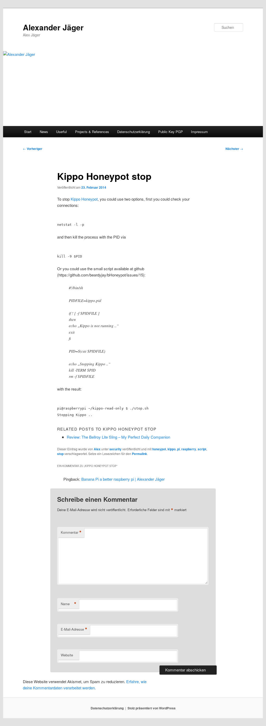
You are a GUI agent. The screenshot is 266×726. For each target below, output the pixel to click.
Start (27, 131)
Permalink (139, 453)
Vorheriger (32, 148)
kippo (172, 449)
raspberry (188, 449)
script (202, 449)
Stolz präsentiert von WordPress (152, 708)
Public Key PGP (170, 131)
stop (60, 453)
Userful (61, 131)
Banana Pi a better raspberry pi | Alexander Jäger (123, 479)
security (115, 449)
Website (67, 654)
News (44, 131)
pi (178, 449)
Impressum (199, 131)
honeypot (159, 449)
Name (68, 604)
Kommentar (71, 532)
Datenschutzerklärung (133, 131)
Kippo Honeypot (84, 199)
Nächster (234, 148)
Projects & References (92, 131)
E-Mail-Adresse (74, 629)
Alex (97, 449)
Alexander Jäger (53, 27)
